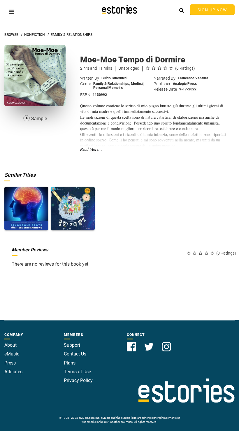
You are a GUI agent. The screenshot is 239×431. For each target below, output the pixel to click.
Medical (137, 84)
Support (72, 345)
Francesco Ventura (193, 78)
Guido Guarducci (114, 78)
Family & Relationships (111, 84)
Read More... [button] (91, 149)
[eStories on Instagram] (166, 343)
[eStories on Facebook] (132, 343)
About (10, 345)
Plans (69, 363)
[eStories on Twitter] (149, 343)
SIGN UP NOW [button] (212, 10)
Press (10, 363)
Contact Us (75, 354)
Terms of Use (77, 371)
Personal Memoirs (108, 88)
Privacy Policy (78, 380)
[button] (11, 12)
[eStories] (119, 9)
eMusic (11, 354)
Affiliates (13, 371)
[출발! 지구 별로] (73, 208)
